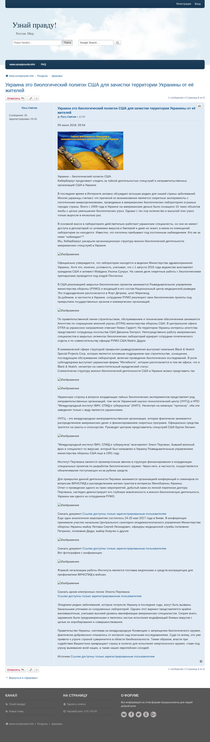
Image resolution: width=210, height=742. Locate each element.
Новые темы (16, 711)
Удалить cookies (76, 704)
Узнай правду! (34, 25)
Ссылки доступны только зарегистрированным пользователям (124, 513)
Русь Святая (29, 108)
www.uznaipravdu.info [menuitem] (22, 64)
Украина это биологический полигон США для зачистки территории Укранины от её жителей (99, 87)
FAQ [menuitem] (43, 64)
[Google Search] (117, 42)
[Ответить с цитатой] (199, 105)
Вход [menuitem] (198, 3)
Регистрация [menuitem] (183, 3)
